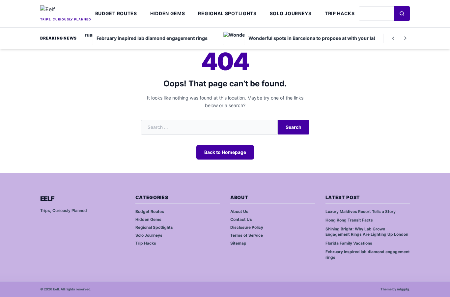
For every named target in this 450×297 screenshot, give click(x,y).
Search (293, 127)
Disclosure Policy (246, 227)
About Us (239, 211)
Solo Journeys (291, 13)
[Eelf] (65, 10)
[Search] (402, 13)
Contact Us (241, 219)
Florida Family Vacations (348, 243)
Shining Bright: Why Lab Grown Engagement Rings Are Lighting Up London (366, 231)
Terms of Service (246, 235)
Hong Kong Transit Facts (349, 220)
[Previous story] (393, 38)
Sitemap (238, 243)
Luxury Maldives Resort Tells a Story (360, 211)
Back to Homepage (225, 152)
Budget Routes (116, 13)
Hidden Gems (167, 13)
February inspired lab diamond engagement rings (367, 254)
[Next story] (405, 38)
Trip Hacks (340, 13)
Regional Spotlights (227, 13)
